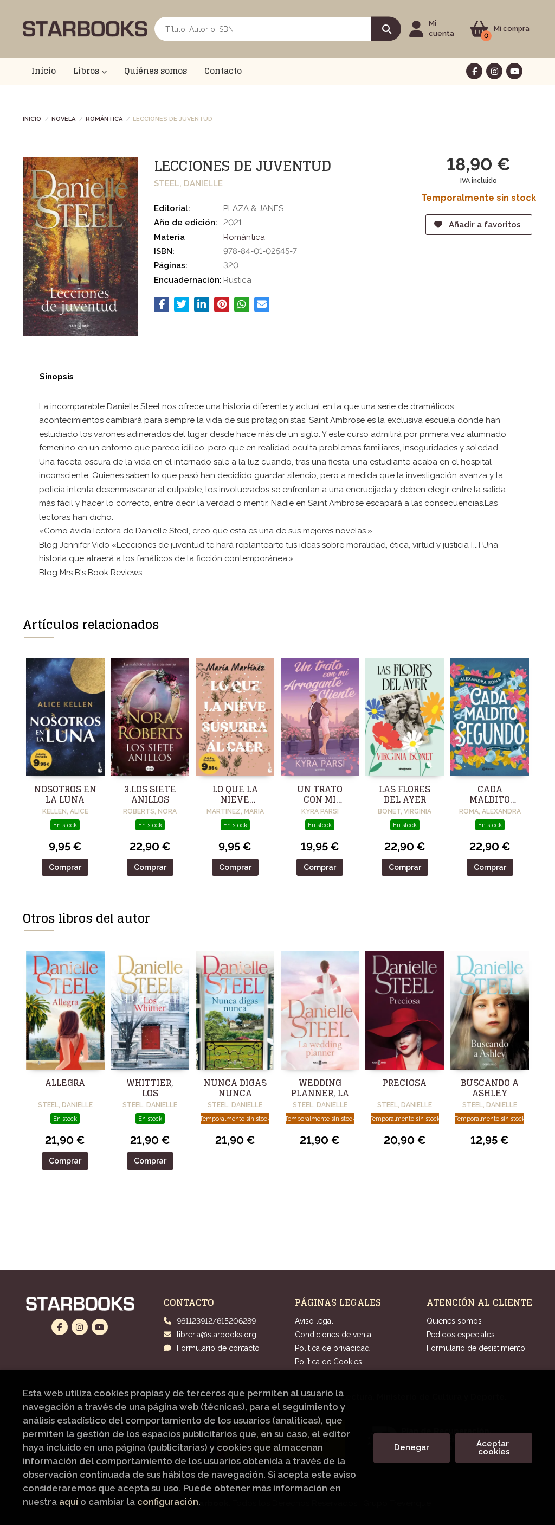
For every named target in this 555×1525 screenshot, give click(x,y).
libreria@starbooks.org (216, 1334)
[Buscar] (386, 29)
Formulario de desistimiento (476, 1348)
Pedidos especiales (461, 1334)
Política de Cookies (328, 1361)
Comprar (65, 867)
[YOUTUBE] (514, 71)
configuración (167, 1501)
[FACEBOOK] (474, 71)
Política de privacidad (332, 1348)
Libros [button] (87, 70)
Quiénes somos (454, 1321)
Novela (63, 118)
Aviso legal (314, 1321)
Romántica (104, 118)
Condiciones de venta (333, 1334)
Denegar (411, 1447)
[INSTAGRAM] (494, 71)
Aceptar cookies (493, 1448)
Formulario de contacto (218, 1348)
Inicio (32, 118)
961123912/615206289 (216, 1321)
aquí (68, 1501)
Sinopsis (57, 377)
